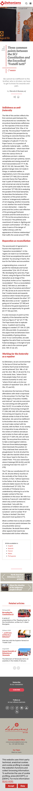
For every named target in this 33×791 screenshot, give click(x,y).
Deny (23, 786)
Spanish (10, 548)
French (10, 551)
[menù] (30, 3)
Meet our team (16, 752)
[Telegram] (12, 708)
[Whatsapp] (7, 708)
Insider (13, 70)
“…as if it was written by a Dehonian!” (7, 635)
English (10, 546)
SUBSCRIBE (16, 690)
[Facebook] (17, 708)
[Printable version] (18, 97)
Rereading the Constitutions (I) (7, 613)
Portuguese (12, 556)
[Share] (15, 97)
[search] (26, 3)
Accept (11, 786)
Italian (10, 553)
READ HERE (7, 781)
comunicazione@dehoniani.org (16, 742)
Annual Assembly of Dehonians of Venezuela (9, 653)
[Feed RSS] (17, 712)
